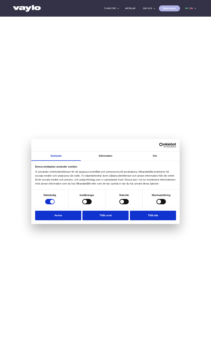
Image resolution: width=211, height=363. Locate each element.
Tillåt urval (106, 215)
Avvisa (58, 215)
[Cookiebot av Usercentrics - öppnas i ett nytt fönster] (161, 145)
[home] (27, 8)
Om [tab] (155, 155)
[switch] (87, 201)
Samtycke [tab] (56, 155)
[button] (110, 8)
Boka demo (169, 8)
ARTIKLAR (130, 8)
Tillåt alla (153, 215)
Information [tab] (105, 155)
